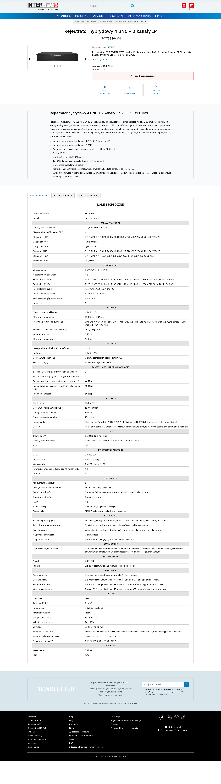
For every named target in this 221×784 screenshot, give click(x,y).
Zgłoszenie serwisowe (79, 732)
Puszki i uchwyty (35, 735)
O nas (71, 739)
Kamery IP (32, 716)
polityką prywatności (160, 694)
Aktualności (64, 16)
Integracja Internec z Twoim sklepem (86, 747)
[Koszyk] (191, 5)
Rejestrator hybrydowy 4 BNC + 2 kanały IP (110, 31)
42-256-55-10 (174, 727)
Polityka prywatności (119, 756)
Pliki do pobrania (63, 195)
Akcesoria (32, 743)
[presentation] (30, 59)
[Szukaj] (132, 6)
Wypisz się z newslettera (127, 703)
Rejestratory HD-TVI (37, 728)
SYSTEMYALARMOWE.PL (139, 16)
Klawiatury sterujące (37, 739)
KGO (71, 743)
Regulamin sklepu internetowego (126, 720)
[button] (54, 66)
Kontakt (159, 16)
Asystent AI (116, 16)
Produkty (80, 16)
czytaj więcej (101, 59)
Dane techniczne (38, 195)
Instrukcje (115, 716)
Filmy (71, 728)
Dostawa (114, 724)
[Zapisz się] (186, 684)
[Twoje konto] (184, 5)
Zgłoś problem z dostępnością (124, 728)
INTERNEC (111, 47)
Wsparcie (98, 16)
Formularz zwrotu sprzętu (81, 735)
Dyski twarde (33, 747)
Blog (71, 716)
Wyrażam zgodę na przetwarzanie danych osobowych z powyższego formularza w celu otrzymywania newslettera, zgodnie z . (165, 691)
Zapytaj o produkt (88, 195)
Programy (73, 724)
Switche (31, 732)
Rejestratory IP (34, 724)
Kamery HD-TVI (35, 720)
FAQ (71, 720)
